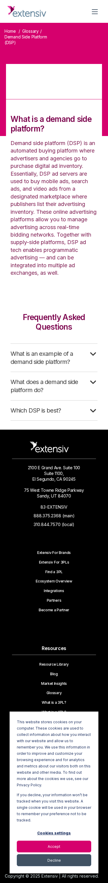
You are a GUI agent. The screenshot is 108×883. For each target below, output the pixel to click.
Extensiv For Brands (54, 553)
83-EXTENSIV (54, 507)
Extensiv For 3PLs (54, 562)
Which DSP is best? (35, 410)
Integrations (54, 591)
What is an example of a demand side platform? (41, 357)
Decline (54, 860)
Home (10, 31)
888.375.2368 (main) (54, 515)
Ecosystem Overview (54, 581)
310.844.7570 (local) (54, 524)
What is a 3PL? (54, 702)
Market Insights (54, 684)
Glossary (30, 31)
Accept (54, 846)
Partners (54, 600)
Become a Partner (54, 610)
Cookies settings (54, 833)
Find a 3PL (54, 572)
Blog (54, 674)
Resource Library (54, 664)
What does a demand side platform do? (44, 386)
